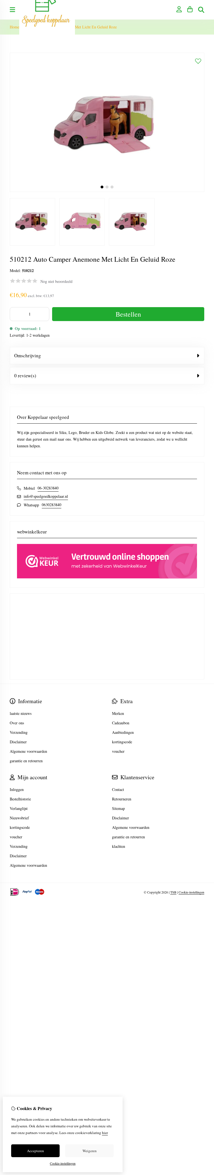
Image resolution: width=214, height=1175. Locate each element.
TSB (173, 892)
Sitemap (118, 808)
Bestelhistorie (20, 799)
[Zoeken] (201, 10)
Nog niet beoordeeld (56, 281)
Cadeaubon (120, 722)
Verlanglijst (19, 808)
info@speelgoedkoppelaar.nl (46, 496)
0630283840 (51, 504)
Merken (118, 713)
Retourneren (121, 799)
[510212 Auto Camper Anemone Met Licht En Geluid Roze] (107, 190)
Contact (118, 789)
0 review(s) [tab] (25, 375)
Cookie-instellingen (191, 892)
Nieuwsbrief (19, 817)
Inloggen (17, 789)
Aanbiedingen (123, 732)
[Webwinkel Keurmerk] (107, 577)
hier (105, 1132)
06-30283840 (48, 488)
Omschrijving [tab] (27, 355)
